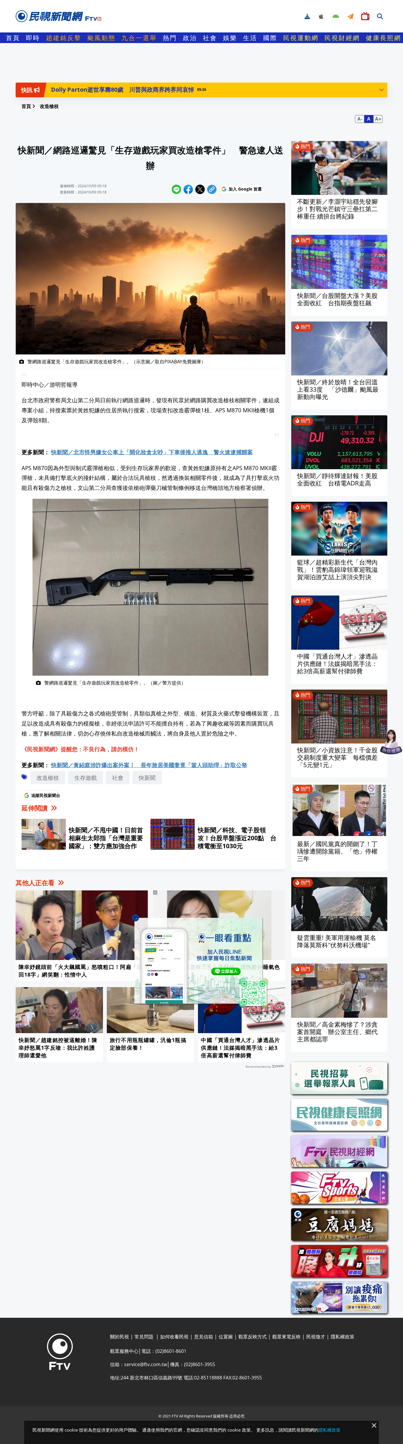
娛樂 (230, 38)
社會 (210, 38)
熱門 (170, 38)
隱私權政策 (329, 1430)
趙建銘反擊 (63, 38)
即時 (33, 38)
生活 (250, 38)
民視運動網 (301, 38)
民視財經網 (342, 38)
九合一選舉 (139, 38)
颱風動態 (101, 38)
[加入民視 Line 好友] (201, 963)
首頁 (13, 38)
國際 (270, 38)
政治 (190, 38)
